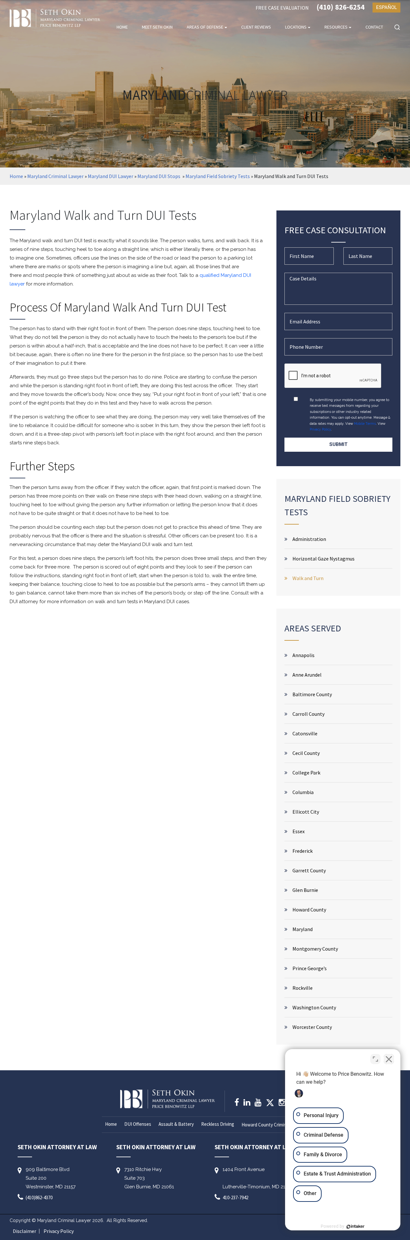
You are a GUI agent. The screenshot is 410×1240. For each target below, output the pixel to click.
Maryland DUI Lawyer (110, 176)
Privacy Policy (320, 429)
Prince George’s (309, 968)
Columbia (303, 792)
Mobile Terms (365, 423)
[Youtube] (258, 1103)
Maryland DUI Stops (159, 176)
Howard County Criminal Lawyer (273, 1125)
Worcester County (312, 1027)
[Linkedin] (246, 1103)
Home (122, 27)
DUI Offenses (137, 1124)
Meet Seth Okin (157, 27)
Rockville (302, 988)
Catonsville (304, 733)
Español (386, 7)
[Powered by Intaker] (355, 1226)
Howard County (309, 909)
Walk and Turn (308, 578)
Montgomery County (315, 948)
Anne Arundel (307, 674)
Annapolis (303, 655)
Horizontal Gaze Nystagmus (323, 558)
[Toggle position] (375, 1059)
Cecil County (306, 753)
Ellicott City (305, 811)
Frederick (302, 851)
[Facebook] (236, 1103)
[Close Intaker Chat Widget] (389, 1059)
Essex (298, 831)
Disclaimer (24, 1231)
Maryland (302, 929)
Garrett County (309, 870)
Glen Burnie (305, 890)
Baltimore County (312, 694)
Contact (374, 27)
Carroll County (308, 714)
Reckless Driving (217, 1124)
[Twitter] (270, 1105)
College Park (306, 772)
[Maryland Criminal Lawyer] (55, 18)
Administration (309, 539)
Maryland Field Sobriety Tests (217, 176)
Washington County (314, 1007)
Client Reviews (256, 27)
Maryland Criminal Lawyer (55, 176)
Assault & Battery (176, 1124)
